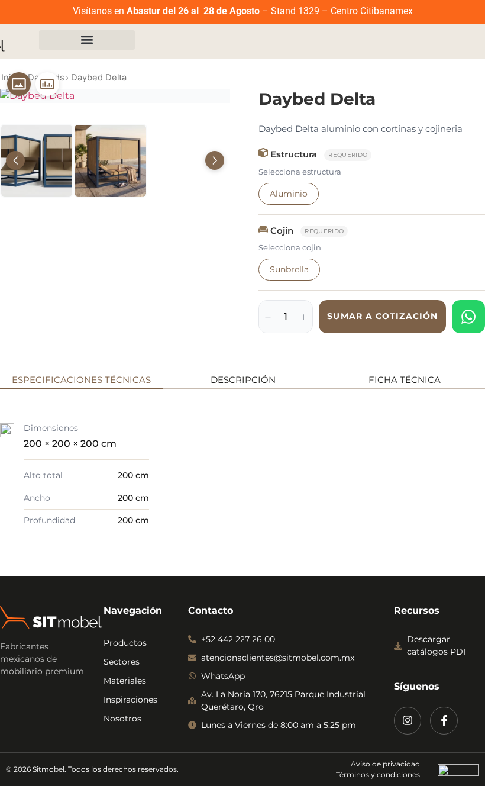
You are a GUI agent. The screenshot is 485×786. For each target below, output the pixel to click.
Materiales (125, 680)
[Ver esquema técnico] (47, 84)
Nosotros (122, 718)
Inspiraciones (130, 699)
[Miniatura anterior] (15, 160)
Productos (125, 642)
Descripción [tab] (243, 379)
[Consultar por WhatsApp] (468, 316)
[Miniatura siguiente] (214, 160)
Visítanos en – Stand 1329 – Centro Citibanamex (243, 11)
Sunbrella (289, 269)
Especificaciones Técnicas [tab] (81, 379)
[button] (87, 40)
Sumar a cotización (382, 316)
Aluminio (289, 193)
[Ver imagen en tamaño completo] (115, 96)
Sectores (122, 661)
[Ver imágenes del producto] (19, 84)
